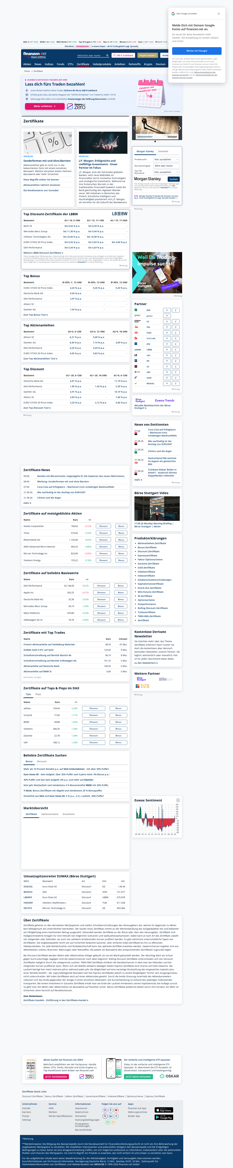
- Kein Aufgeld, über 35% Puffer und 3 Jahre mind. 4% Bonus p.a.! (66, 774)
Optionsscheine (49, 814)
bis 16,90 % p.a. (95, 236)
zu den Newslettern (145, 663)
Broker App (134, 1116)
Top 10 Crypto (85, 42)
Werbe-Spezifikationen (61, 1116)
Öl (156, 42)
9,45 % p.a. (76, 293)
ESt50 (42, 42)
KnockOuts (69, 814)
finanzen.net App (137, 1108)
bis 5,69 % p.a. (96, 242)
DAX (25, 42)
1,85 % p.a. (76, 386)
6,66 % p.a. (121, 402)
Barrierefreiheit (83, 1130)
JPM (148, 344)
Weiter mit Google (197, 50)
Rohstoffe (135, 64)
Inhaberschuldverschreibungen (155, 579)
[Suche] (107, 55)
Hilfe (51, 1108)
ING (148, 327)
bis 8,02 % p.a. (72, 225)
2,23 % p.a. (76, 402)
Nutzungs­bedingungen (87, 1120)
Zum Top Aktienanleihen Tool (39, 358)
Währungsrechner (137, 1112)
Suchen (174, 179)
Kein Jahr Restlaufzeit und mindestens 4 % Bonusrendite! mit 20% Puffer (66, 785)
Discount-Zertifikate (148, 551)
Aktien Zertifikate (74, 1096)
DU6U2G (28, 886)
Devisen (160, 64)
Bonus (121, 526)
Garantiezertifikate (95, 1096)
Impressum (81, 1108)
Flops (38, 694)
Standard (163, 151)
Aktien (27, 64)
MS (148, 361)
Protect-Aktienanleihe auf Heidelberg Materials (49, 644)
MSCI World (62, 42)
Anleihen (120, 64)
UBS (148, 372)
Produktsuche (141, 159)
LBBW (149, 349)
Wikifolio (150, 383)
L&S (148, 355)
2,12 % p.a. (101, 402)
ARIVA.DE (99, 1164)
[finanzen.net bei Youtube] (116, 1110)
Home (27, 71)
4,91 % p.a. (76, 391)
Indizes (49, 64)
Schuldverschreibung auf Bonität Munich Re (47, 655)
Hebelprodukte (102, 64)
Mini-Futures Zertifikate (150, 591)
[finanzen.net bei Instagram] (105, 1110)
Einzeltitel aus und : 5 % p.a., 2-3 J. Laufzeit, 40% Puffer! (64, 795)
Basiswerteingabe (142, 166)
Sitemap (26, 1120)
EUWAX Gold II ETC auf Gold (38, 649)
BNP (148, 310)
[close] (218, 13)
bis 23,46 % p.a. (71, 236)
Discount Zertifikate (32, 1096)
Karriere (26, 1112)
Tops (28, 694)
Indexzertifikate (146, 575)
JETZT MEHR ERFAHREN (138, 1076)
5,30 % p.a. (121, 386)
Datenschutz (81, 1112)
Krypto (148, 64)
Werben (53, 1112)
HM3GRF (28, 902)
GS (148, 321)
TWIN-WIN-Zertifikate (149, 616)
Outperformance (147, 604)
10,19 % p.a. (120, 391)
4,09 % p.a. (121, 342)
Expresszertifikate (147, 555)
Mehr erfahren (43, 106)
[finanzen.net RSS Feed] (113, 1122)
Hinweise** (82, 262)
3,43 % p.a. (99, 347)
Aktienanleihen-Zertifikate (152, 543)
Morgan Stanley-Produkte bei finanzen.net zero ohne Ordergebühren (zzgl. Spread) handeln (158, 197)
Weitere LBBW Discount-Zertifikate (42, 252)
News (38, 64)
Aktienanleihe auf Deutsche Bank (41, 666)
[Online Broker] (35, 56)
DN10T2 (28, 908)
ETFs (70, 64)
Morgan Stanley (145, 151)
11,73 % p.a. (120, 380)
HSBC (149, 332)
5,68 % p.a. (99, 337)
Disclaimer (80, 1116)
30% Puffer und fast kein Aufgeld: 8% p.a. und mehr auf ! (58, 779)
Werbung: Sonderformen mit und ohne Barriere (63, 481)
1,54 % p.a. (76, 309)
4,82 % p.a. (99, 353)
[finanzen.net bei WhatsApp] (107, 1122)
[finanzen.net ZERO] (76, 106)
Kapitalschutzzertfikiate (151, 583)
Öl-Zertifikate (145, 596)
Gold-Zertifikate (146, 567)
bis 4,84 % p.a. (119, 242)
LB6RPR (28, 897)
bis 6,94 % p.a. (96, 225)
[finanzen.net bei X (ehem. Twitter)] (105, 1116)
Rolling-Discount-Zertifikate (153, 608)
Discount (103, 526)
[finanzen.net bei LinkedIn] (110, 1116)
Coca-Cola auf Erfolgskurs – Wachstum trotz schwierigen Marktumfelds (75, 486)
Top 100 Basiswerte (139, 172)
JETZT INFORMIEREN (56, 1076)
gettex (150, 315)
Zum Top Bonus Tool (34, 314)
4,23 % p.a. (76, 287)
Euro (140, 42)
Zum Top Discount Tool (36, 407)
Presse (25, 1116)
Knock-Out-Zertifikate (149, 587)
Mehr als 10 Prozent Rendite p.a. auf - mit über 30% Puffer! (66, 768)
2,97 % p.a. (76, 298)
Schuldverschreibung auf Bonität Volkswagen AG (50, 660)
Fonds (60, 64)
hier (173, 186)
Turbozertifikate (146, 612)
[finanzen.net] (34, 53)
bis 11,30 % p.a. (71, 231)
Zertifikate (83, 64)
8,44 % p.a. (75, 342)
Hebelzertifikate (146, 571)
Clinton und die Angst (49, 497)
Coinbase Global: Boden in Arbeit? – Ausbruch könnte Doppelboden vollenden (162, 472)
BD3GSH (28, 891)
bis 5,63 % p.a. (96, 247)
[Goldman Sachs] (138, 321)
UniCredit (151, 338)
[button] (123, 55)
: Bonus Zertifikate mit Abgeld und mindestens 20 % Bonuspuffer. (63, 790)
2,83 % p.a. (76, 397)
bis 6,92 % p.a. (72, 242)
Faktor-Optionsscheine (150, 559)
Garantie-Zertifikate (148, 563)
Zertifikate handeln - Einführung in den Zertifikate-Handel (55, 1000)
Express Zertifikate (155, 1096)
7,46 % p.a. (121, 397)
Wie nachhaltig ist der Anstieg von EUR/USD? (61, 492)
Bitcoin (123, 42)
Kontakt (26, 1108)
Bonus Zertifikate (54, 1096)
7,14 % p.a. (99, 342)
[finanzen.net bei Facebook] (110, 1110)
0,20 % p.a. (99, 287)
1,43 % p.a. (101, 386)
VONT (149, 378)
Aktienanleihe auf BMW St (38, 671)
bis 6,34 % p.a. (72, 247)
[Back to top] (175, 1164)
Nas (105, 42)
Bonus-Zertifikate (147, 547)
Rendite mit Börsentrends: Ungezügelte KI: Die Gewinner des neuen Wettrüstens (80, 476)
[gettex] (138, 315)
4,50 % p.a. (75, 353)
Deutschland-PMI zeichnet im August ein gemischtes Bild (162, 461)
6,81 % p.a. (76, 380)
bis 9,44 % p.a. (96, 231)
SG (148, 366)
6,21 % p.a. (75, 337)
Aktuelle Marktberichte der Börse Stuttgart (152, 406)
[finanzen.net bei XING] (116, 1116)
